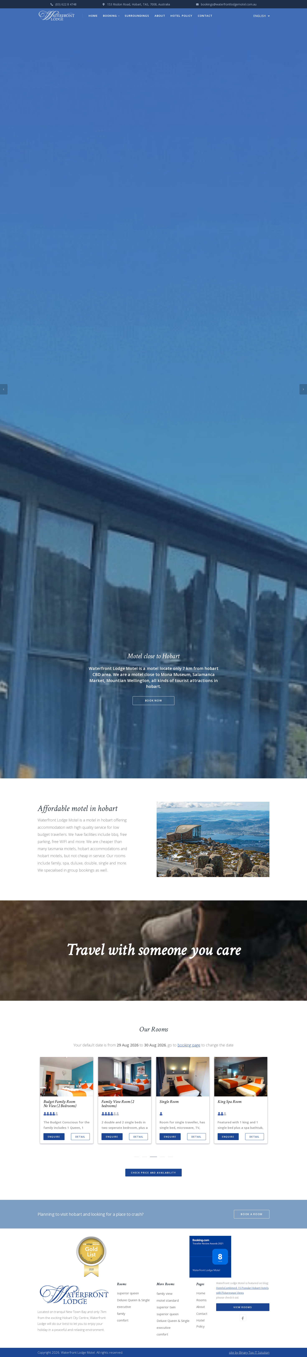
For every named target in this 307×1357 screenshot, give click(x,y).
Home (93, 16)
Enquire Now (153, 697)
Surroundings (137, 16)
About (160, 16)
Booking (110, 16)
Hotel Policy (181, 16)
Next (303, 678)
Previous (4, 678)
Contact (205, 16)
